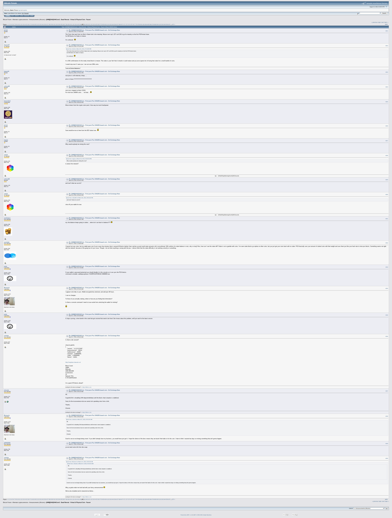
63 (110, 24)
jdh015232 (7, 443)
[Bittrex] (7, 401)
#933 (387, 267)
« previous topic (376, 22)
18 (32, 24)
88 (154, 24)
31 (54, 24)
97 (169, 24)
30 (52, 24)
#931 (387, 218)
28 (49, 24)
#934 (387, 288)
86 (150, 24)
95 (166, 24)
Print (386, 24)
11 (20, 24)
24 (42, 24)
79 (138, 24)
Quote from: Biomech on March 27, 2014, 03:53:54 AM (79, 461)
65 (114, 24)
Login (21, 15)
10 (18, 24)
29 (51, 24)
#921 (387, 31)
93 (162, 24)
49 (86, 24)
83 (145, 24)
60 (105, 24)
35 (61, 24)
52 (91, 24)
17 (30, 24)
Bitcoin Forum (7, 19)
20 (35, 24)
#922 (387, 45)
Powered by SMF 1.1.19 (187, 515)
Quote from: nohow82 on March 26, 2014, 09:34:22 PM (79, 197)
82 (143, 24)
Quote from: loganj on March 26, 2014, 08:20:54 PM (78, 158)
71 (124, 24)
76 (133, 24)
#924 (387, 87)
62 (109, 24)
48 (84, 24)
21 (37, 24)
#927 (387, 140)
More (31, 15)
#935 (387, 315)
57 (100, 24)
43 (75, 24)
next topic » (384, 22)
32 (56, 24)
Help (12, 15)
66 (116, 24)
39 (68, 24)
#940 (387, 458)
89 (155, 24)
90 (157, 24)
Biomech (7, 287)
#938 (387, 416)
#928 (387, 155)
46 (80, 24)
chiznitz (6, 390)
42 (73, 24)
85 (149, 24)
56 (98, 24)
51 (90, 24)
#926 (387, 126)
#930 (387, 194)
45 (79, 24)
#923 (387, 72)
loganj (6, 140)
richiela (6, 335)
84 (147, 24)
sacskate (6, 242)
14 (25, 24)
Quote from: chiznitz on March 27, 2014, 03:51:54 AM (79, 419)
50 (88, 24)
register (25, 10)
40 (70, 24)
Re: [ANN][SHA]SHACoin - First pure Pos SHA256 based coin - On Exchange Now (94, 30)
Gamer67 (7, 45)
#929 (387, 179)
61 (107, 24)
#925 (387, 101)
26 (46, 24)
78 (136, 24)
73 (128, 24)
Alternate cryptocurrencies (20, 19)
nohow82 (7, 86)
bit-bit (6, 30)
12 (21, 24)
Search (17, 15)
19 (33, 24)
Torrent (26, 13)
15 (26, 24)
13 (23, 24)
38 (66, 24)
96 (168, 24)
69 (121, 24)
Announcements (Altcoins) (37, 19)
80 (140, 24)
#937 (387, 391)
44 (77, 24)
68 (119, 24)
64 (112, 24)
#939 (387, 443)
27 (47, 24)
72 (126, 24)
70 (123, 24)
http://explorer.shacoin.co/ (73, 362)
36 (63, 24)
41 (72, 24)
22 (39, 24)
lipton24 (6, 71)
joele (5, 266)
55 (96, 24)
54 (95, 24)
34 (59, 24)
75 (131, 24)
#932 (387, 243)
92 (161, 24)
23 (40, 24)
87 (152, 24)
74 (129, 24)
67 (117, 24)
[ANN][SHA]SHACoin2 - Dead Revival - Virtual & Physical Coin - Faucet (68, 19)
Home (7, 15)
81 (142, 24)
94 (164, 24)
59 (103, 24)
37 (65, 24)
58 (102, 24)
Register (26, 15)
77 (135, 24)
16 (28, 24)
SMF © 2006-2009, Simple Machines (202, 515)
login (19, 10)
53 (93, 24)
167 (173, 24)
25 (44, 24)
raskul (6, 155)
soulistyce (7, 218)
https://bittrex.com (86, 387)
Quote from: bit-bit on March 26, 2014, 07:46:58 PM (78, 49)
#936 (387, 336)
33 (58, 24)
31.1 (23, 13)
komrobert (7, 101)
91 (159, 24)
